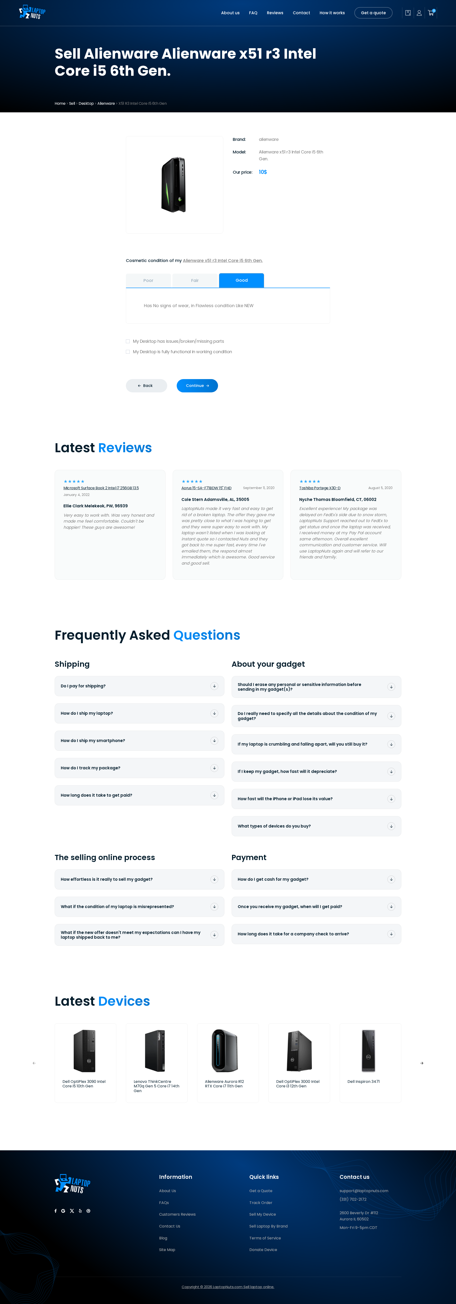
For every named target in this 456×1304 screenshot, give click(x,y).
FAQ (253, 13)
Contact (301, 13)
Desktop (86, 103)
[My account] (419, 13)
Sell (72, 103)
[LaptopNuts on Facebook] (56, 1211)
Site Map (167, 1249)
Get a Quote (260, 1191)
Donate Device (263, 1249)
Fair (195, 280)
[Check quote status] (408, 12)
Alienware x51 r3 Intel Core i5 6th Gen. (223, 260)
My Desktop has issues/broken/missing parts (178, 341)
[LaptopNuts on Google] (63, 1211)
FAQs (164, 1202)
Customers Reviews (177, 1214)
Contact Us (169, 1226)
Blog (163, 1238)
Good (242, 280)
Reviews (275, 13)
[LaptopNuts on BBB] (88, 1211)
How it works (332, 13)
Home (60, 103)
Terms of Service (265, 1238)
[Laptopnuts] (32, 17)
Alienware (106, 103)
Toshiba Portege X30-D (320, 488)
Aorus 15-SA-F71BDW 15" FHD (206, 488)
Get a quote (373, 13)
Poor (148, 280)
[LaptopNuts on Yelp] (80, 1211)
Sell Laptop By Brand (268, 1226)
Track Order (260, 1202)
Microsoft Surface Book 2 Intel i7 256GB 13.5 (101, 488)
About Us (167, 1191)
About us (230, 13)
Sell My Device (262, 1214)
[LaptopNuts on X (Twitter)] (72, 1211)
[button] (421, 1063)
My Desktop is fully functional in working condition (182, 352)
